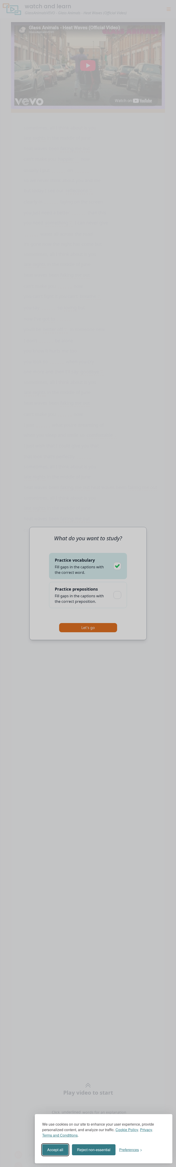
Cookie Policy (127, 1129)
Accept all (55, 1149)
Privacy (146, 1129)
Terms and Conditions (60, 1135)
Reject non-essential (93, 1149)
